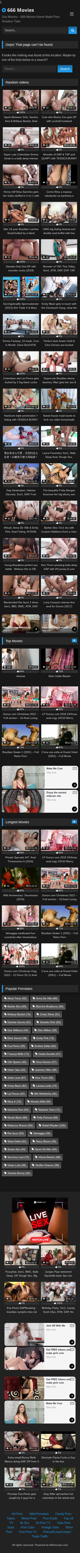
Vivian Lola (16, 1165)
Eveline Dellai (45, 1045)
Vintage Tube (50, 1527)
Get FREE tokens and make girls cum (58, 1351)
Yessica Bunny (18, 1173)
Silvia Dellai (16, 1141)
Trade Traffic (40, 1536)
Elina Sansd (17, 1038)
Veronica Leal (18, 1157)
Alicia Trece (17, 998)
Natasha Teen (49, 1109)
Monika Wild (41, 1101)
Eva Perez (16, 1045)
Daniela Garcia (19, 1022)
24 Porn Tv (43, 1522)
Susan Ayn (16, 1149)
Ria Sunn (15, 1133)
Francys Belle (18, 1053)
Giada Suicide (49, 1053)
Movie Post (29, 1518)
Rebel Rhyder (53, 1125)
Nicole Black (17, 1117)
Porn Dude (50, 1518)
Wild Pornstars (39, 1513)
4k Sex (24, 1522)
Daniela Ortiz (50, 1022)
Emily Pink (45, 1038)
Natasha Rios (18, 1109)
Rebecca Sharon (20, 1125)
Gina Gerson (46, 1061)
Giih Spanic (16, 1061)
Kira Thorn (44, 1077)
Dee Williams (17, 1030)
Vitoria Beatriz (49, 1157)
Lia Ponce (16, 1093)
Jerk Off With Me (55, 1325)
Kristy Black (17, 1085)
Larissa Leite (46, 1085)
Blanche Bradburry (49, 1006)
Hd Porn (17, 1513)
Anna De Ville (46, 998)
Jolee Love (16, 1077)
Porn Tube (28, 1527)
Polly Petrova (47, 1117)
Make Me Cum (55, 768)
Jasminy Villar (46, 1069)
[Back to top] (68, 1542)
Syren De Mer (46, 1149)
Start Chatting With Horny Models (17, 627)
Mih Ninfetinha (45, 1093)
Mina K (14, 1101)
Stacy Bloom (46, 1141)
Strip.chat (7, 630)
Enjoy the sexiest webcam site (56, 627)
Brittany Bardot (19, 1014)
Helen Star (16, 1069)
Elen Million (47, 1030)
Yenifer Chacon (47, 1165)
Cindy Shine (50, 1014)
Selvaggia (41, 1133)
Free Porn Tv (27, 1531)
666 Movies (20, 10)
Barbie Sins (16, 1006)
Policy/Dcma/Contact (57, 1531)
